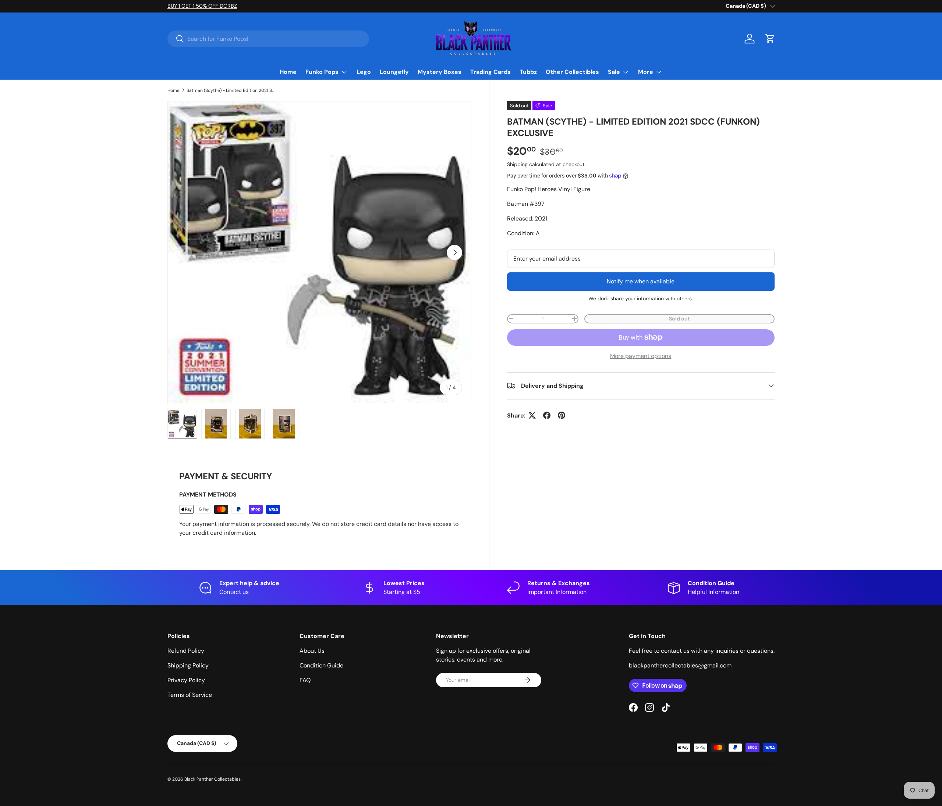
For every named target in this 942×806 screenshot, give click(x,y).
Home (288, 72)
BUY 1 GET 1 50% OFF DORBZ (202, 6)
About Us (312, 651)
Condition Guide (321, 665)
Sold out (679, 318)
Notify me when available (640, 281)
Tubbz (528, 72)
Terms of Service (189, 695)
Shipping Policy (188, 665)
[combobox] (268, 39)
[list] (319, 252)
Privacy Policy (186, 680)
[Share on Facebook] (546, 415)
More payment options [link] (640, 355)
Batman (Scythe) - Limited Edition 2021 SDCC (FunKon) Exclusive (231, 90)
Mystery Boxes (439, 72)
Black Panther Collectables (212, 779)
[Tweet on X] (532, 415)
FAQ (305, 680)
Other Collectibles (572, 72)
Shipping (517, 164)
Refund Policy (185, 651)
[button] (770, 39)
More (645, 72)
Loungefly (394, 72)
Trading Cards (490, 72)
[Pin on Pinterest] (561, 415)
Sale (614, 72)
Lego (364, 72)
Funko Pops (322, 72)
